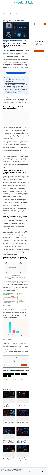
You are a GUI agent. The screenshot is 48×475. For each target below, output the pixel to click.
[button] (20, 13)
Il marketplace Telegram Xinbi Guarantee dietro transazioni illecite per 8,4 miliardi (16, 90)
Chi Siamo (17, 13)
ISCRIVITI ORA (39, 51)
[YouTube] (42, 471)
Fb (8, 50)
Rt (20, 50)
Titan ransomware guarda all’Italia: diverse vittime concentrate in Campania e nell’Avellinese (9, 405)
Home (4, 20)
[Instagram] (36, 471)
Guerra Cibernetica (23, 7)
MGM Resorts (14, 128)
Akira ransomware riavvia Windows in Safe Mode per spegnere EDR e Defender (9, 458)
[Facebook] (39, 471)
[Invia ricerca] (45, 24)
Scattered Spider (23, 142)
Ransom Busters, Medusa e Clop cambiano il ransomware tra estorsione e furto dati (22, 424)
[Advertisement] (16, 118)
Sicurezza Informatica (6, 7)
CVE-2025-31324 (19, 180)
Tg (23, 50)
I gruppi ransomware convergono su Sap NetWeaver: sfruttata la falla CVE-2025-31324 (16, 83)
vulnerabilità (13, 180)
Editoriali (11, 13)
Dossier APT (36, 7)
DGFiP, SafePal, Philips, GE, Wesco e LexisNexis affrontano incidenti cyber (22, 441)
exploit (20, 64)
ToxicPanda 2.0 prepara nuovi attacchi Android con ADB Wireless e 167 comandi (22, 405)
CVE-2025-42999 (24, 202)
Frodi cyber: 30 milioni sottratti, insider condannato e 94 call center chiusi (21, 459)
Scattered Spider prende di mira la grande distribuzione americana (15, 80)
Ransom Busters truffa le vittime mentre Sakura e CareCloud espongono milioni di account (8, 424)
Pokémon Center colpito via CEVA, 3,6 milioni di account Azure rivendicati (8, 441)
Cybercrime (15, 7)
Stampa (26, 50)
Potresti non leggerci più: (16, 72)
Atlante (42, 7)
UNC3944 (9, 375)
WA (15, 50)
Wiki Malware (5, 13)
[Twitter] (29, 471)
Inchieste (31, 7)
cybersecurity (6, 228)
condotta (9, 281)
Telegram (5, 375)
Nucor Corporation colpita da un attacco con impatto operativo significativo (15, 87)
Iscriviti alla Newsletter (12, 92)
